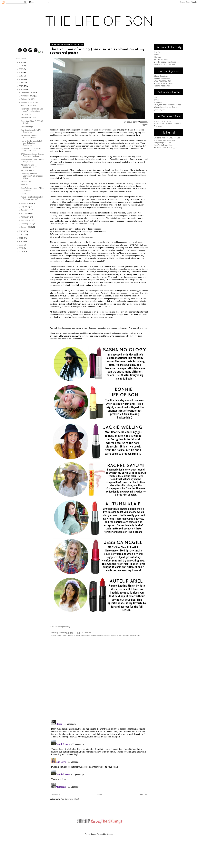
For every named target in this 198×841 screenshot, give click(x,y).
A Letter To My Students (163, 83)
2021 (21, 66)
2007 (21, 248)
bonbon (61, 633)
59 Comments (86, 633)
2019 (21, 73)
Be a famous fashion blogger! (165, 148)
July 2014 (25, 207)
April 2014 (25, 217)
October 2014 (26, 99)
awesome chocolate (88, 269)
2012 (21, 235)
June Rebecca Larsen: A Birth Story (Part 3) (32, 160)
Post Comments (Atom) (70, 799)
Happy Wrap (26, 114)
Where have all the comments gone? (29, 166)
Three (156, 100)
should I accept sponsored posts (68, 635)
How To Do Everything (163, 145)
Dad (155, 97)
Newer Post (55, 795)
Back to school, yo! (28, 170)
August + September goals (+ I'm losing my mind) (32, 198)
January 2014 (26, 227)
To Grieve (158, 102)
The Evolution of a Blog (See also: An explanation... (32, 110)
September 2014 (28, 103)
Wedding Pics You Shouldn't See (167, 138)
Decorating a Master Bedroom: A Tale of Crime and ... (32, 176)
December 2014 (27, 92)
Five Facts (158, 52)
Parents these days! (162, 86)
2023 (21, 62)
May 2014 (25, 213)
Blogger (110, 834)
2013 (21, 231)
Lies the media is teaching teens (166, 62)
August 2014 (26, 203)
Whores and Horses (162, 78)
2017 (21, 79)
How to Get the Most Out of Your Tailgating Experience (31, 143)
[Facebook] (40, 52)
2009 (21, 245)
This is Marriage (27, 127)
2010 (21, 241)
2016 (21, 83)
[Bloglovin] (30, 52)
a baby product (105, 130)
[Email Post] (78, 633)
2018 (21, 76)
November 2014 (27, 96)
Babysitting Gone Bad (162, 143)
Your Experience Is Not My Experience (31, 131)
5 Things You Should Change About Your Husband (32, 155)
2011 (21, 238)
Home (99, 795)
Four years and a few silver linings (167, 105)
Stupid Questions (161, 76)
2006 (21, 252)
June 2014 (25, 210)
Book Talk (24, 185)
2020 (21, 69)
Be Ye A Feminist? (161, 60)
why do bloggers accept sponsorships (104, 635)
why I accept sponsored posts (129, 635)
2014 (21, 89)
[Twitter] (35, 52)
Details (23, 194)
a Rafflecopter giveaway (60, 627)
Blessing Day (26, 181)
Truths (156, 55)
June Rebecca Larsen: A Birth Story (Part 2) (32, 189)
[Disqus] (99, 680)
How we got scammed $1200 (165, 64)
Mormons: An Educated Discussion (167, 124)
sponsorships (85, 635)
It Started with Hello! (28, 118)
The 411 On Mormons (162, 121)
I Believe (157, 57)
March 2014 (26, 220)
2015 (21, 86)
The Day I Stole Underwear (164, 140)
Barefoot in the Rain (28, 106)
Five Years (158, 126)
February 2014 (27, 224)
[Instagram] (25, 52)
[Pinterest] (20, 52)
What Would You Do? (162, 81)
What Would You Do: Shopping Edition (29, 137)
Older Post (143, 795)
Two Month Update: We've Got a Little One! (31, 150)
